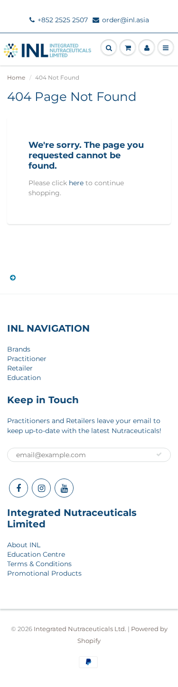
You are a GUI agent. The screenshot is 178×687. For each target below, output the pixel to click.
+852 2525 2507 (62, 20)
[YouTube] (64, 488)
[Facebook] (18, 488)
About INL (23, 545)
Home (16, 77)
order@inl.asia (125, 20)
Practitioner (27, 358)
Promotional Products (44, 573)
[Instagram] (41, 488)
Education (24, 377)
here (76, 183)
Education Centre (36, 554)
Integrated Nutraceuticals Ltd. (80, 629)
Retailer (20, 368)
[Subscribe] (159, 454)
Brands (18, 349)
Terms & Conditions (39, 564)
